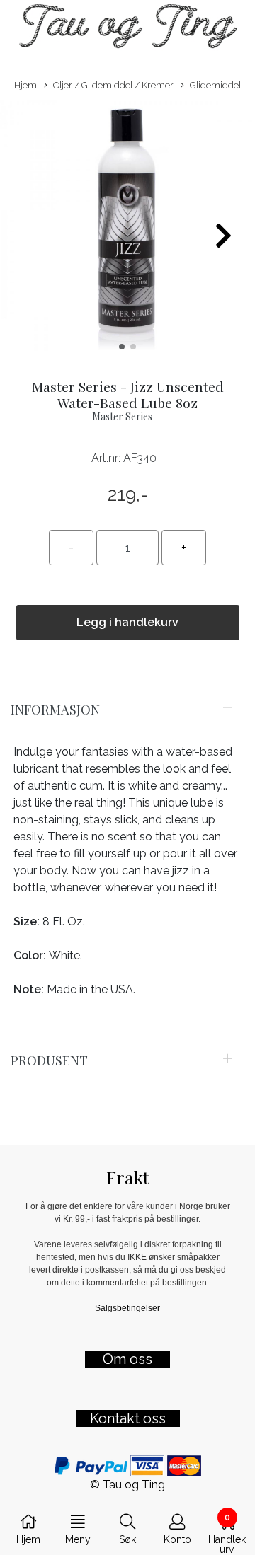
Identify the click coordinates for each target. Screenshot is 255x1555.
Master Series (122, 416)
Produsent (49, 1060)
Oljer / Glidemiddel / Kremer (113, 85)
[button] (122, 346)
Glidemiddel (215, 85)
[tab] (127, 709)
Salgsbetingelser (127, 1308)
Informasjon (55, 709)
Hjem (25, 85)
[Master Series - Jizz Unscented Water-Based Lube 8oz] (127, 229)
